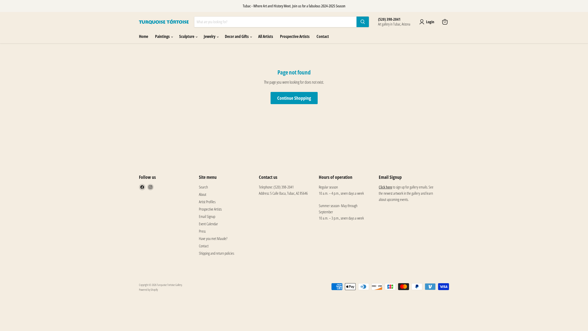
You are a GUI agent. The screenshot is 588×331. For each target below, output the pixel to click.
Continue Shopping (294, 98)
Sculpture (187, 36)
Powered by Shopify (148, 290)
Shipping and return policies (216, 253)
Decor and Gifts (237, 36)
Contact (323, 36)
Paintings (162, 36)
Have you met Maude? (213, 238)
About (202, 194)
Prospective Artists (295, 36)
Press (202, 231)
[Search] (362, 22)
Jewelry (210, 36)
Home (143, 36)
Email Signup (207, 216)
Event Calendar (208, 223)
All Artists (265, 36)
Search (203, 187)
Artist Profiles (207, 201)
